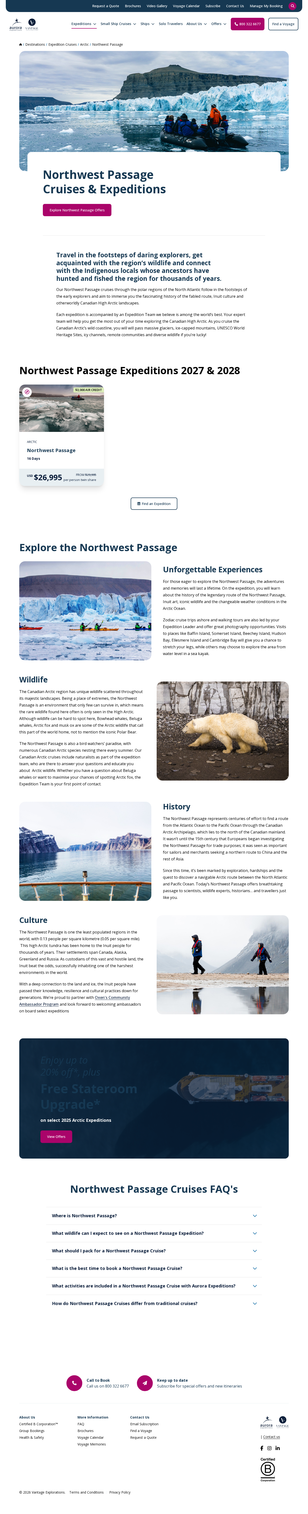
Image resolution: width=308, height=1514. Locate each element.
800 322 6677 (250, 24)
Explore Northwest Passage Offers (77, 210)
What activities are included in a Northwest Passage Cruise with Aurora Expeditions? (144, 1286)
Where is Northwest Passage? (84, 1215)
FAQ (80, 1424)
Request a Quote (143, 1437)
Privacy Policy (119, 1492)
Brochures (85, 1430)
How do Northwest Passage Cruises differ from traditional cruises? (125, 1303)
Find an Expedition (156, 503)
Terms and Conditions (86, 1492)
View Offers (56, 1136)
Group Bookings (32, 1430)
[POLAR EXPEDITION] (27, 392)
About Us (27, 1417)
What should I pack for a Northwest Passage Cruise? (109, 1251)
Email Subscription (144, 1424)
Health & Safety (31, 1437)
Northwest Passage (107, 44)
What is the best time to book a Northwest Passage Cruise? (117, 1268)
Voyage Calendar (90, 1437)
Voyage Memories (91, 1444)
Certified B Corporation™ (38, 1424)
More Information (92, 1417)
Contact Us (139, 1417)
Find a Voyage (283, 24)
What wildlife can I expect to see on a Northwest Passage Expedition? (128, 1233)
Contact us (271, 1436)
